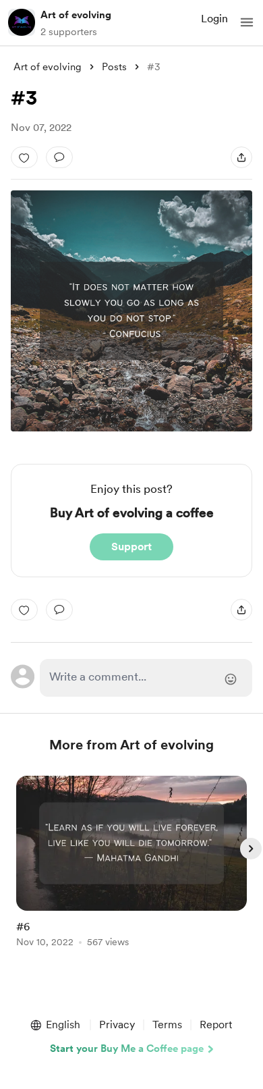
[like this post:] (24, 157)
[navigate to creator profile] (21, 22)
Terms (167, 1024)
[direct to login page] (146, 678)
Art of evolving (75, 15)
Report (216, 1024)
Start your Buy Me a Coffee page (127, 1048)
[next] (251, 848)
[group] (131, 869)
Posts (114, 67)
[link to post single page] (131, 864)
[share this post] (241, 157)
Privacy (117, 1024)
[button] (247, 22)
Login (214, 18)
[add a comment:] (59, 157)
